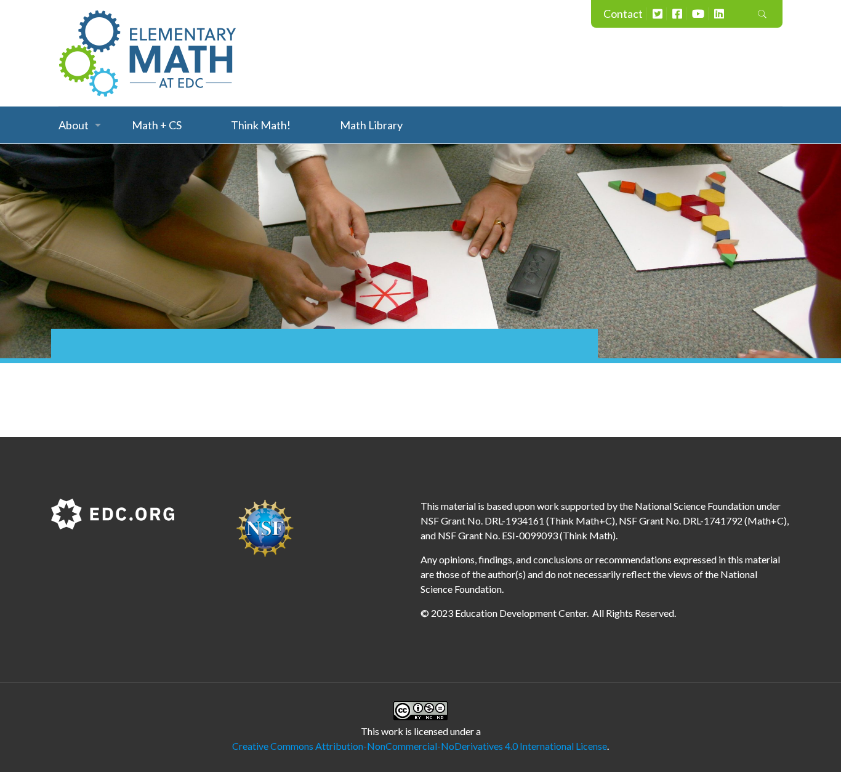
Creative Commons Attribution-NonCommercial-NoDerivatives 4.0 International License (419, 746)
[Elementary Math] (147, 53)
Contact (623, 13)
